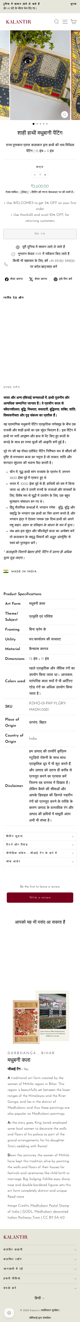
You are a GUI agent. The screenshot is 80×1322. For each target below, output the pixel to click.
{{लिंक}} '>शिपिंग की (30, 192)
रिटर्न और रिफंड (17, 844)
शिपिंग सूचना (14, 836)
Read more (16, 1196)
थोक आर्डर (13, 861)
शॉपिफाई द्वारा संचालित (40, 1318)
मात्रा (39, 167)
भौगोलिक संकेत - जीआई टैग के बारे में (31, 853)
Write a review (40, 897)
